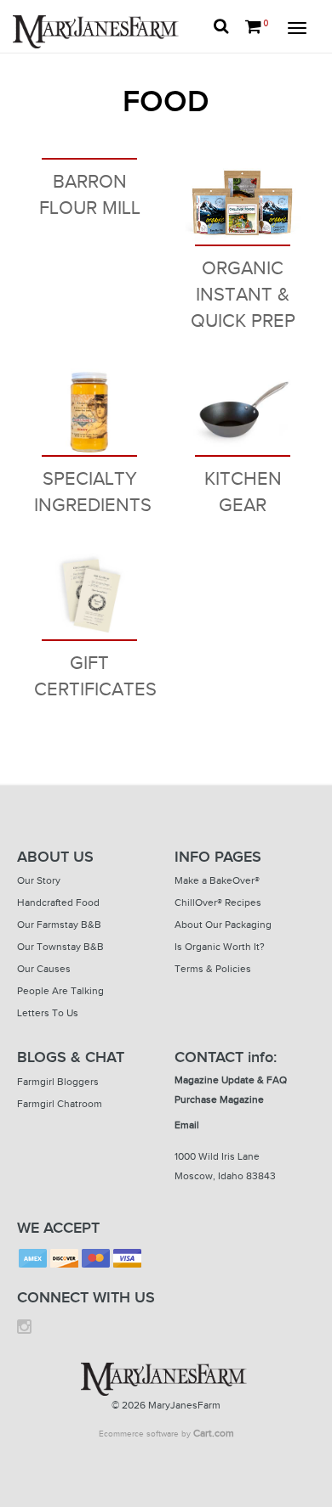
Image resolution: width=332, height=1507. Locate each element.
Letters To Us (47, 1013)
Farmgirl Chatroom (59, 1104)
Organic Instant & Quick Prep (243, 294)
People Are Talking (60, 991)
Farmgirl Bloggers (58, 1082)
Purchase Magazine (219, 1099)
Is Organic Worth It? (220, 947)
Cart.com (213, 1433)
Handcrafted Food (58, 902)
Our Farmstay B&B (59, 925)
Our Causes (44, 969)
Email (187, 1125)
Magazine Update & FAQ (231, 1080)
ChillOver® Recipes (218, 902)
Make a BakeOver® (217, 880)
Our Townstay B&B (60, 947)
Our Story (38, 880)
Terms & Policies (213, 969)
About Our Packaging (223, 925)
